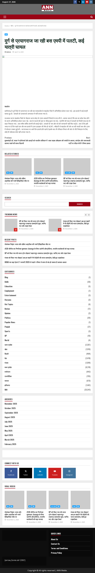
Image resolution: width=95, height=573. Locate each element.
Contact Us (55, 543)
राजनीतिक (8, 376)
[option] (25, 226)
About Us (54, 539)
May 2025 (8, 430)
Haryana (8, 299)
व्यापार (7, 380)
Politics (8, 317)
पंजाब (6, 362)
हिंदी (6, 34)
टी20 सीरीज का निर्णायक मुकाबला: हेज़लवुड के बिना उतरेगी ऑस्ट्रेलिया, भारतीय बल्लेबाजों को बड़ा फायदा (47, 166)
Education (8, 286)
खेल (8, 173)
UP (6, 335)
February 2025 (10, 444)
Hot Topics (9, 304)
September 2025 (11, 412)
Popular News (10, 322)
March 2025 (9, 439)
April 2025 (9, 435)
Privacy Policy (56, 552)
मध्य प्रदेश (8, 367)
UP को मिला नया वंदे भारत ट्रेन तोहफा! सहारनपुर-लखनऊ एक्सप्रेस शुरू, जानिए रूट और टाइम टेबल (76, 166)
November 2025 (11, 403)
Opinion (7, 313)
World (7, 340)
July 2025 (8, 421)
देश (6, 358)
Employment (9, 290)
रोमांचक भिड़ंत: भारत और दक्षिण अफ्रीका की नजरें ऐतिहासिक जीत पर (18, 166)
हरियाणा (7, 385)
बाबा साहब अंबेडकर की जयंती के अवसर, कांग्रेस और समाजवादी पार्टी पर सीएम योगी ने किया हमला (69, 140)
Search (8, 198)
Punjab (7, 326)
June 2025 (9, 426)
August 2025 (10, 417)
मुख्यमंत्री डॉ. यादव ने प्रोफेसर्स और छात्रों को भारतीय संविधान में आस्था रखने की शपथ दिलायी (26, 140)
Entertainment (10, 295)
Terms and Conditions (59, 548)
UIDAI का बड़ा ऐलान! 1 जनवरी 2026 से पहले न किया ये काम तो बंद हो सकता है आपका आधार (35, 262)
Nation (7, 308)
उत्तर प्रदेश (68, 173)
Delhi (6, 281)
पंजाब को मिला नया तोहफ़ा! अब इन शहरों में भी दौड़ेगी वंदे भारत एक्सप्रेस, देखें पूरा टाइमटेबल (55, 225)
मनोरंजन (7, 371)
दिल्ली (7, 353)
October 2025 (10, 408)
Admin (8, 52)
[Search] (91, 17)
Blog (6, 277)
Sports (7, 331)
